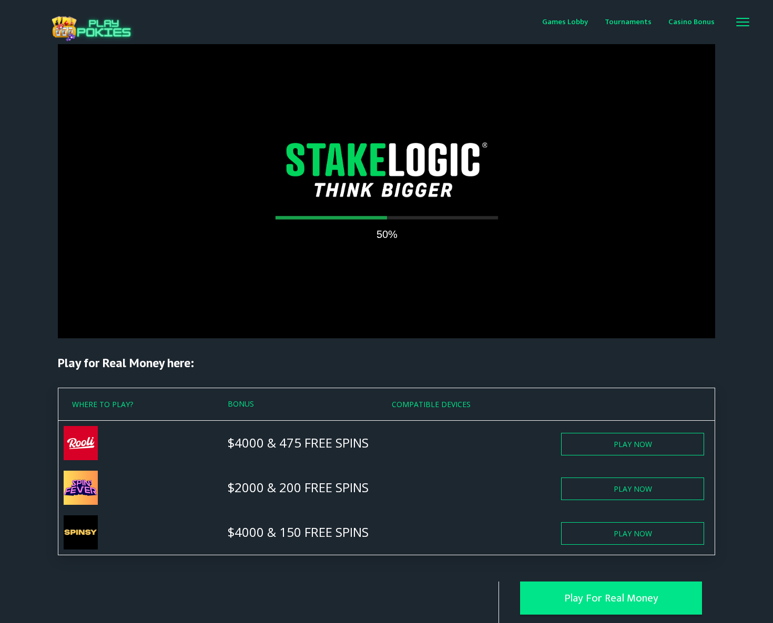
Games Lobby (565, 21)
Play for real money (611, 598)
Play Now (633, 444)
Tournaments (628, 21)
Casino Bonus (691, 21)
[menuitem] (565, 21)
